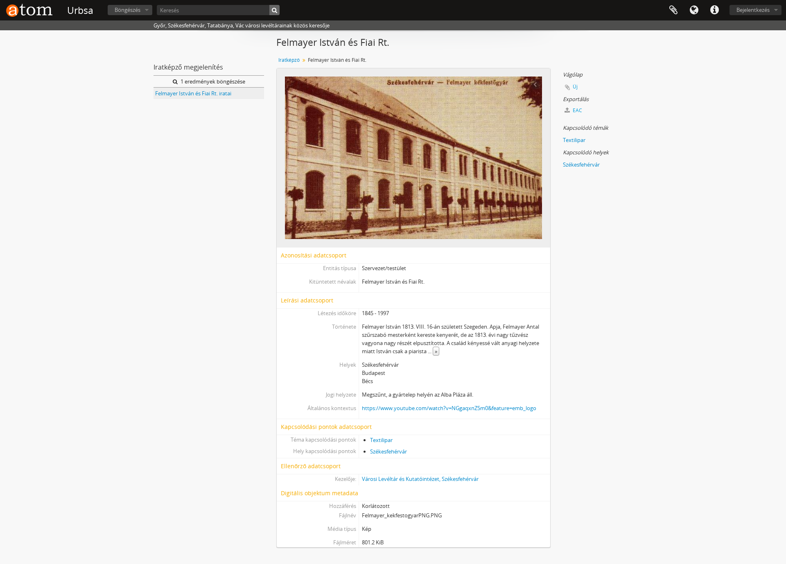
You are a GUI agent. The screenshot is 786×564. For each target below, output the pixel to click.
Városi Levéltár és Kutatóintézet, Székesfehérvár (420, 479)
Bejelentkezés (753, 10)
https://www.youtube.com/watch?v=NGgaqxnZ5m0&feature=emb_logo (449, 408)
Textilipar (381, 440)
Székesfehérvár (388, 451)
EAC (576, 110)
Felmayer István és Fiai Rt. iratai (193, 93)
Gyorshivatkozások (714, 10)
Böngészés (127, 10)
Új (575, 86)
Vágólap (673, 10)
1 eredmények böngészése (212, 81)
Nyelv (694, 10)
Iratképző (289, 59)
